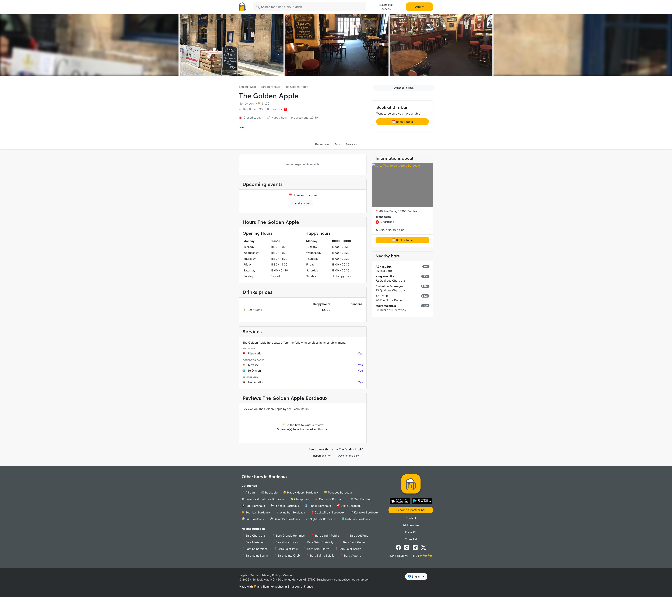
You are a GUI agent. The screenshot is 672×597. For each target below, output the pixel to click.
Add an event (302, 203)
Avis (337, 144)
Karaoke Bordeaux (365, 512)
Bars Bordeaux (270, 86)
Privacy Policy (270, 575)
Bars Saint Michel (256, 549)
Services (351, 144)
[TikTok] (415, 547)
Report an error (322, 455)
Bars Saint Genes (353, 542)
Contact (410, 518)
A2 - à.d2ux (383, 266)
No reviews (247, 103)
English (416, 576)
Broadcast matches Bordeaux (265, 499)
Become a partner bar (410, 510)
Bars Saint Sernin (349, 549)
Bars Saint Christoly (319, 542)
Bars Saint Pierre (317, 549)
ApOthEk (382, 296)
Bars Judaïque (358, 535)
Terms (254, 575)
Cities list (411, 539)
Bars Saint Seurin (256, 555)
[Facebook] (398, 547)
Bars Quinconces (286, 542)
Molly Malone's (386, 306)
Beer (251, 310)
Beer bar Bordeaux (257, 512)
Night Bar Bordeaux (322, 519)
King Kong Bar (385, 276)
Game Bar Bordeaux (286, 519)
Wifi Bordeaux (363, 499)
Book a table (404, 121)
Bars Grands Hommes (290, 535)
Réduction (322, 144)
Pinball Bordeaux (319, 506)
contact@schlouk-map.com (352, 579)
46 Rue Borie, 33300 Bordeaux (399, 211)
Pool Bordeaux (255, 506)
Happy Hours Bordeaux (302, 492)
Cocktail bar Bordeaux (329, 512)
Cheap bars (301, 499)
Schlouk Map (247, 86)
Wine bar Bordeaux (292, 512)
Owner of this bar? (403, 87)
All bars (250, 492)
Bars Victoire (352, 555)
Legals (243, 575)
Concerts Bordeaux (331, 499)
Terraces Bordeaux (340, 492)
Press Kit (411, 532)
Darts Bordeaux (350, 506)
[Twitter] (423, 547)
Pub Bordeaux (254, 519)
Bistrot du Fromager (389, 286)
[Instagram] (406, 547)
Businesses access (386, 7)
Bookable (271, 492)
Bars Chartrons (255, 535)
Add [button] (418, 6)
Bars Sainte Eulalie (321, 555)
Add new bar (410, 525)
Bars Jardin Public (327, 535)
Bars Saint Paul (287, 549)
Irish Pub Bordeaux (357, 519)
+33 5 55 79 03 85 (391, 230)
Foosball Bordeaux (286, 506)
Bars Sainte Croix (288, 555)
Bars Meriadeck (255, 542)
